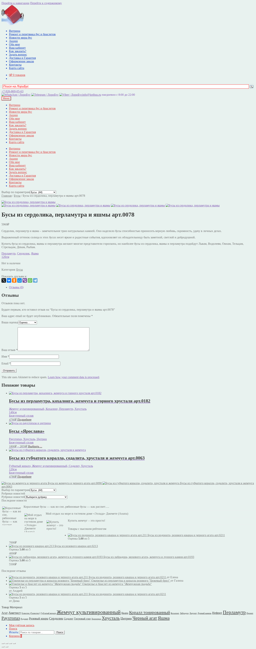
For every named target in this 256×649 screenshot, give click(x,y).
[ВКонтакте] (9, 280)
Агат (4, 612)
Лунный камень (204, 613)
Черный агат (144, 617)
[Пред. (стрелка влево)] (2, 646)
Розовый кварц (38, 618)
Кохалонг (175, 613)
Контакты (15, 64)
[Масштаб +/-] (14, 643)
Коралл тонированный (149, 612)
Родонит (24, 619)
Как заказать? (17, 51)
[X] (3, 280)
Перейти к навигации (15, 3)
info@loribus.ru (91, 94)
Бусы (17, 195)
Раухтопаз (10, 618)
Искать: (14, 632)
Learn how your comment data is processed (73, 377)
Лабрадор (184, 613)
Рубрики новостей (13, 496)
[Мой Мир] (19, 280)
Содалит (68, 618)
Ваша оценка (9, 322)
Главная (6, 195)
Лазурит (193, 613)
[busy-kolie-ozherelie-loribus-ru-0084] (193, 205)
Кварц (124, 613)
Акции (13, 41)
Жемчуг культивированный (89, 612)
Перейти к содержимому (46, 3)
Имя (5, 356)
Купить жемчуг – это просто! (86, 520)
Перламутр (8, 253)
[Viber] (24, 280)
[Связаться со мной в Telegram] (45, 94)
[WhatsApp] (30, 280)
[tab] (132, 287)
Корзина (15, 636)
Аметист (14, 613)
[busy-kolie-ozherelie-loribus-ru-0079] (83, 205)
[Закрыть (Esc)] (2, 643)
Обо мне (14, 44)
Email (6, 363)
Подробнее (24, 419)
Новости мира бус (20, 37)
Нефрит (217, 612)
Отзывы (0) (16, 287)
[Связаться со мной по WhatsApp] (16, 94)
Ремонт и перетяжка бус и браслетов (32, 34)
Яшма (35, 253)
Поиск (13, 628)
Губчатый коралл (48, 613)
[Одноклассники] (14, 280)
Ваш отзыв (9, 350)
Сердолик (23, 253)
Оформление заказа (21, 61)
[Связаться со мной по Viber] (70, 94)
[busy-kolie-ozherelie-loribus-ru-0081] (138, 205)
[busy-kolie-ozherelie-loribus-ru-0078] (28, 202)
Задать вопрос (18, 54)
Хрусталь (111, 617)
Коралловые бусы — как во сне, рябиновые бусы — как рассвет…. (66, 506)
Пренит (249, 613)
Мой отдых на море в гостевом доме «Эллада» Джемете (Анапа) (87, 513)
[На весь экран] (10, 643)
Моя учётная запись (21, 625)
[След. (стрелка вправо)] (6, 646)
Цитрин (126, 618)
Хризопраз (96, 619)
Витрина (14, 30)
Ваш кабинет (17, 47)
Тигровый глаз (82, 618)
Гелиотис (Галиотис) (31, 613)
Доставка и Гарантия (22, 57)
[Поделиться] (6, 643)
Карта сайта (16, 68)
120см (5, 256)
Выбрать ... (35, 446)
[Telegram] (35, 280)
